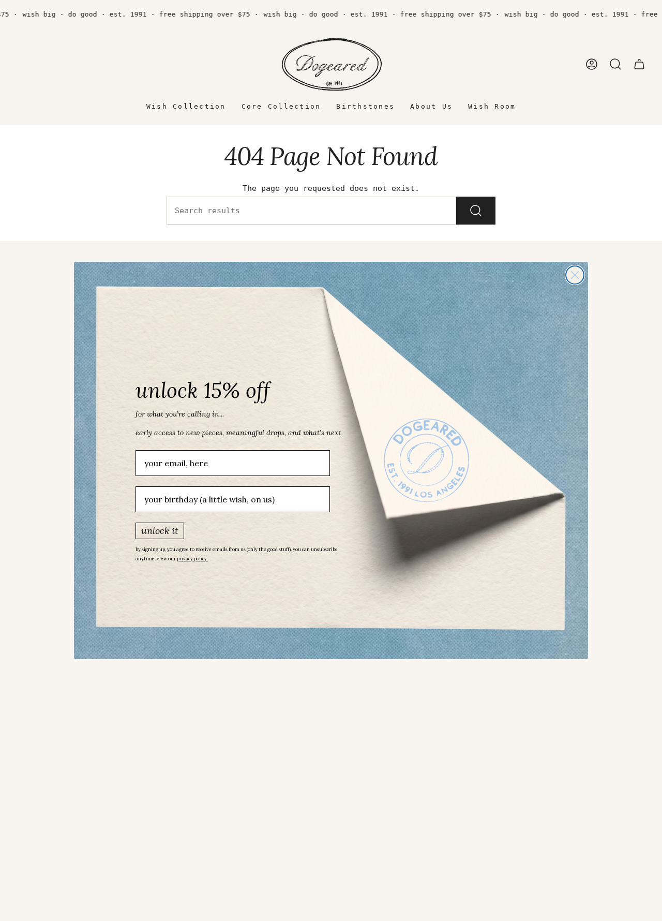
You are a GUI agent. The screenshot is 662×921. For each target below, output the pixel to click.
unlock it (159, 531)
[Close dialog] (575, 275)
